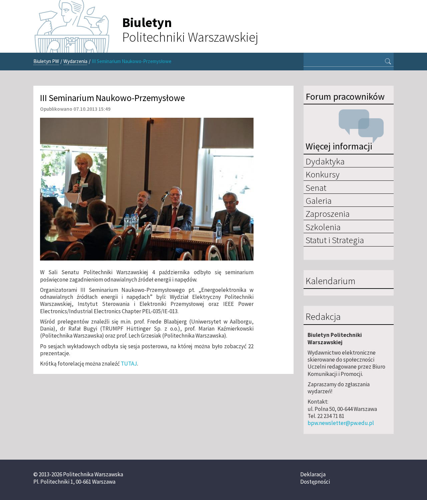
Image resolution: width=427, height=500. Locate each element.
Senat (316, 187)
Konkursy (323, 174)
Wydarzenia (75, 61)
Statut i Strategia (335, 239)
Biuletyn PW (46, 61)
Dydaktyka (325, 161)
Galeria (319, 200)
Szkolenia (323, 226)
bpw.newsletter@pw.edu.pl (341, 423)
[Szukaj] (388, 62)
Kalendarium (330, 281)
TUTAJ (129, 363)
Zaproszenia (328, 213)
